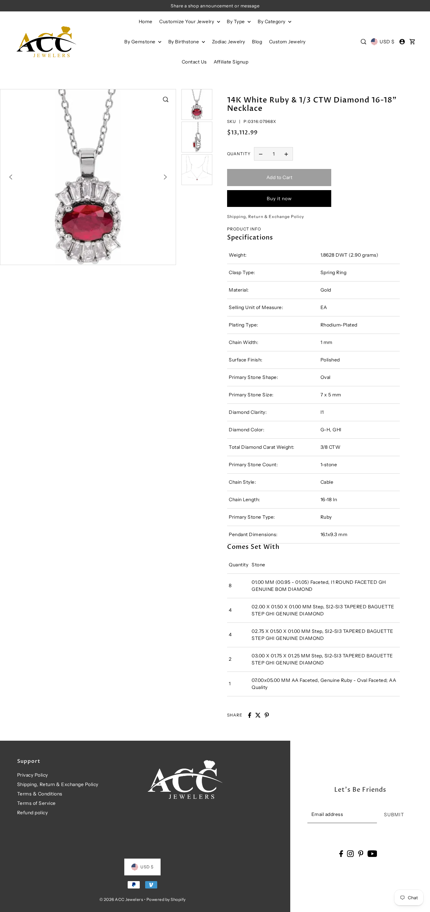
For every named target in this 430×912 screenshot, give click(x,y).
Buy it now (279, 199)
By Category (272, 21)
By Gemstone (140, 42)
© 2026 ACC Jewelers (121, 899)
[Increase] (286, 153)
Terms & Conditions (39, 794)
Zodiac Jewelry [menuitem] (228, 42)
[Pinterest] (360, 853)
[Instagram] (350, 853)
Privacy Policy (32, 775)
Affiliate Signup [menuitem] (231, 62)
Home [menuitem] (146, 21)
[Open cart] (412, 41)
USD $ (387, 42)
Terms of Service (36, 803)
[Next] (165, 177)
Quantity (239, 153)
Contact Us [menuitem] (194, 62)
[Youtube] (372, 853)
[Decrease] (260, 153)
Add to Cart (279, 177)
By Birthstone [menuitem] (184, 42)
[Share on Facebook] (249, 715)
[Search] (363, 41)
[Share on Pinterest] (266, 715)
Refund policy (32, 813)
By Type (236, 21)
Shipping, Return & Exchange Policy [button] (265, 216)
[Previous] (10, 177)
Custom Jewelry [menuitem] (287, 42)
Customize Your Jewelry (187, 21)
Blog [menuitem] (257, 42)
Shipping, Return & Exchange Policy (57, 784)
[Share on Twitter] (258, 715)
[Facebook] (341, 853)
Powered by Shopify (166, 899)
